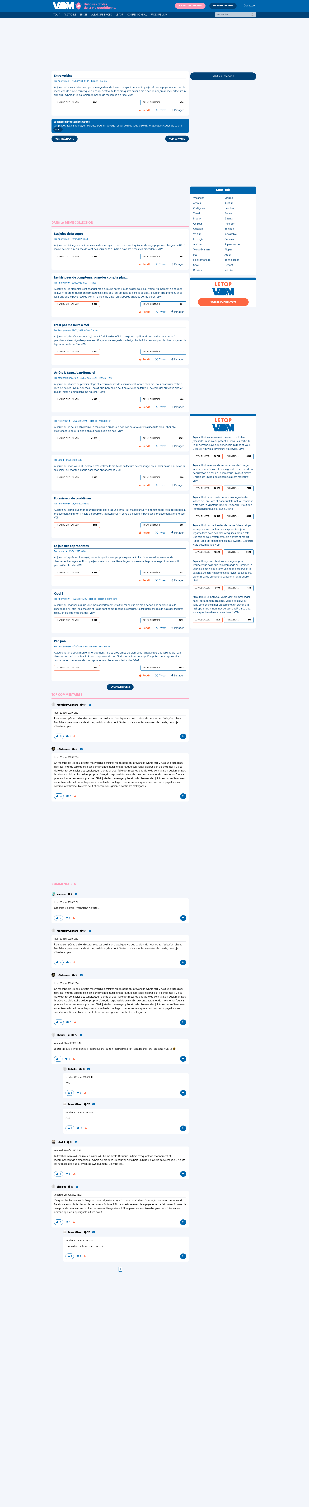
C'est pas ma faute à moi (71, 325)
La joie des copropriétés (71, 546)
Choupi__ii (63, 1035)
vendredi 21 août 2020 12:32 (67, 1195)
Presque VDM (159, 15)
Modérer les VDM (223, 6)
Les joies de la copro (68, 234)
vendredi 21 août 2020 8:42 (67, 1043)
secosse (61, 894)
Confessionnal (137, 15)
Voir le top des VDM (223, 302)
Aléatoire (70, 15)
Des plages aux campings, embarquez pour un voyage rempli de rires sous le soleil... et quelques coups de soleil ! (117, 126)
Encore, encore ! (120, 687)
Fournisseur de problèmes (72, 498)
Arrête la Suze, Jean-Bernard (74, 373)
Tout (56, 15)
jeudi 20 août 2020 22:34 (66, 757)
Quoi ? (58, 593)
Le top (119, 15)
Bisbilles (73, 1069)
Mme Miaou (75, 1104)
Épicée (83, 15)
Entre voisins (63, 76)
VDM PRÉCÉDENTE (64, 139)
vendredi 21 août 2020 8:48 (67, 1150)
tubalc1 (61, 1142)
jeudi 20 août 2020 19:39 (66, 713)
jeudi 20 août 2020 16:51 (66, 902)
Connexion (250, 6)
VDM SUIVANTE (177, 139)
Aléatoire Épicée (101, 15)
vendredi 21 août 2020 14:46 (79, 1112)
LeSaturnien (64, 749)
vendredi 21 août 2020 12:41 (79, 1077)
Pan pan (60, 641)
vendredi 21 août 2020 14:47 (79, 1240)
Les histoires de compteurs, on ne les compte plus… (91, 277)
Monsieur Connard (68, 705)
